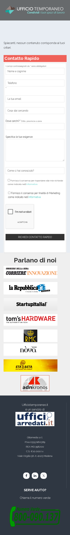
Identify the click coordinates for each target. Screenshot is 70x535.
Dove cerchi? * (24, 121)
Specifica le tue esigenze (19, 136)
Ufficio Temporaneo (35, 10)
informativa (32, 184)
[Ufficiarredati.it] (35, 419)
